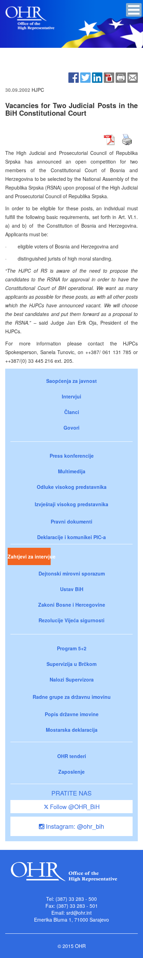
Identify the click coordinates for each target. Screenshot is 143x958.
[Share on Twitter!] (85, 76)
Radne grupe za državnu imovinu (72, 696)
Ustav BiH (71, 589)
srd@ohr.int (79, 912)
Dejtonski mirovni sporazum (72, 573)
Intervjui (71, 396)
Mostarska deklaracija (72, 729)
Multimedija (71, 471)
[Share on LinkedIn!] (97, 76)
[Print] (121, 76)
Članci (71, 411)
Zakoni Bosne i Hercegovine (71, 604)
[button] (133, 9)
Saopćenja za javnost (71, 380)
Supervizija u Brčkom (71, 663)
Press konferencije (72, 455)
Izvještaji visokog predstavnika (71, 504)
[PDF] (109, 76)
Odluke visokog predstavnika (72, 486)
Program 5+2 (71, 648)
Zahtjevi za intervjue (29, 556)
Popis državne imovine (72, 714)
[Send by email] (132, 76)
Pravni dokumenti (71, 521)
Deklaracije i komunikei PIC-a (71, 537)
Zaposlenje (71, 771)
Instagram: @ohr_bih (74, 825)
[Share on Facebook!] (73, 76)
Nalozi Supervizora (72, 679)
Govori (71, 427)
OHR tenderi (71, 756)
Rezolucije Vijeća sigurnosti (71, 620)
